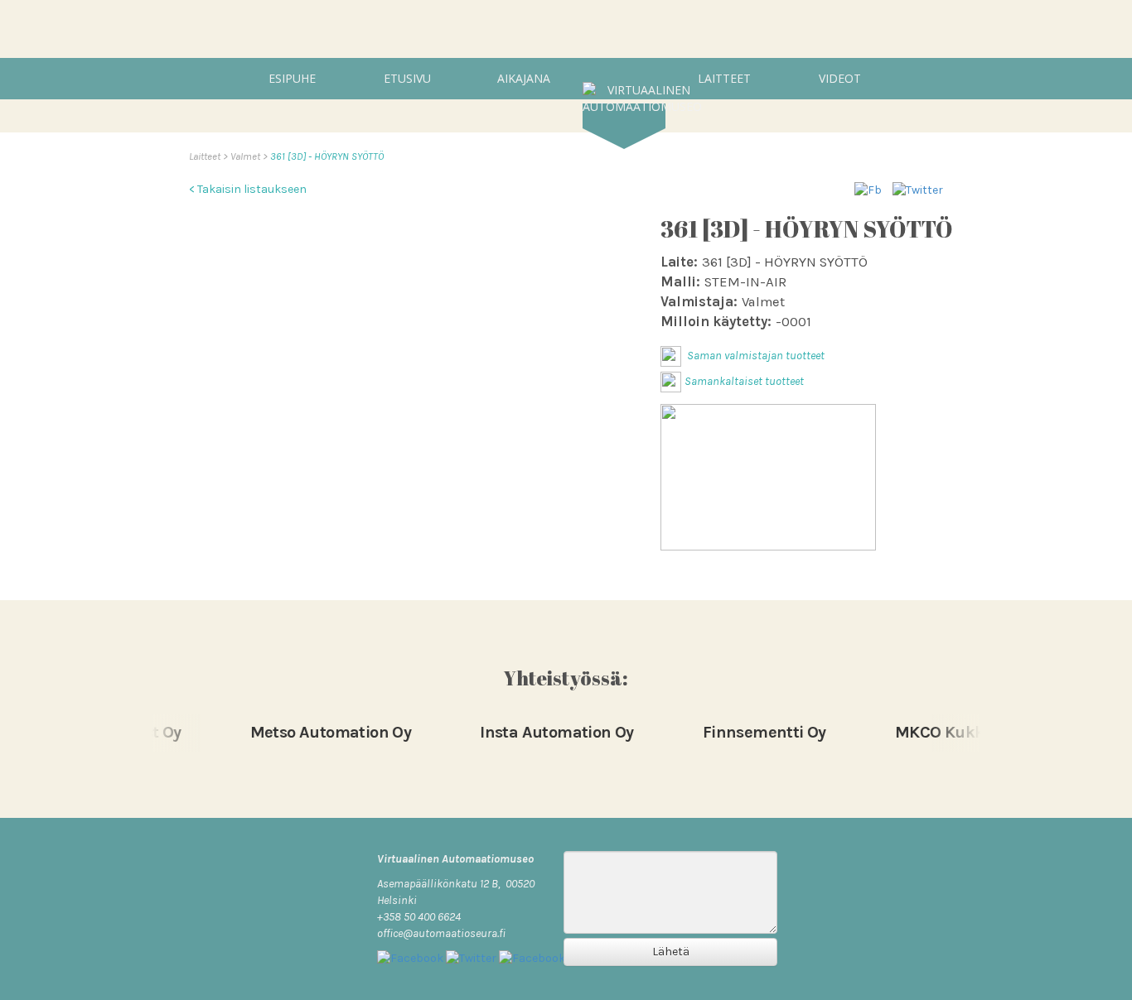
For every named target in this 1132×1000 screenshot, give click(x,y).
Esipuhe (292, 78)
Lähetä (670, 952)
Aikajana (523, 78)
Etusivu (407, 78)
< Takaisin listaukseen (248, 189)
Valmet (246, 156)
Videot (840, 78)
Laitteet (724, 78)
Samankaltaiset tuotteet (744, 381)
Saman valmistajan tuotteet (755, 356)
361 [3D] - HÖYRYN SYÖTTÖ (327, 156)
